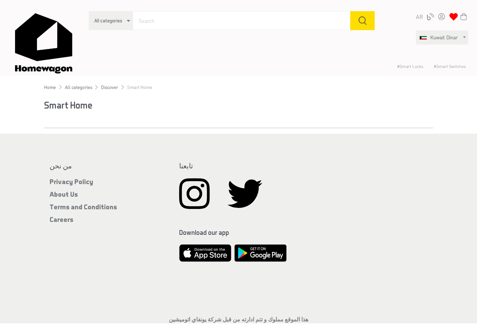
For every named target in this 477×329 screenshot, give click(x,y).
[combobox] (442, 37)
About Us (64, 194)
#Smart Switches (450, 66)
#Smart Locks (410, 66)
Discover (109, 87)
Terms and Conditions (83, 207)
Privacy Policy (71, 181)
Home (50, 87)
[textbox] (438, 37)
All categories (78, 87)
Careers (61, 219)
